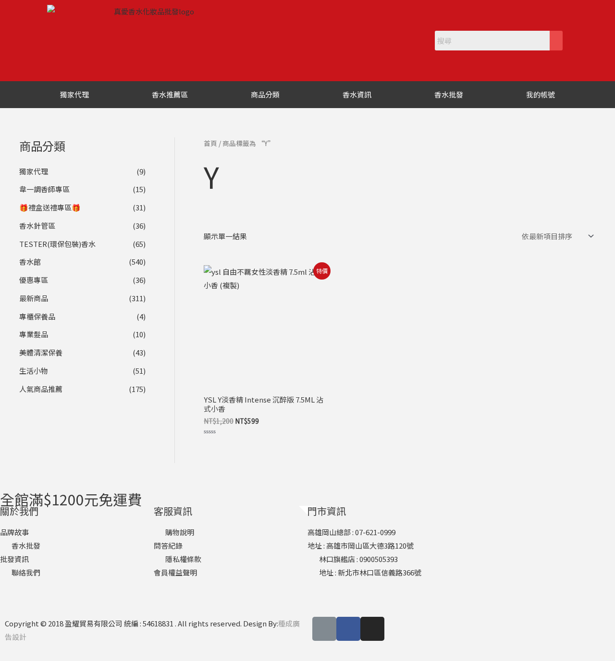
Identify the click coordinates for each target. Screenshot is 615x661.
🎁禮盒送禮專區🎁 (50, 207)
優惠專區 (33, 280)
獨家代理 (74, 94)
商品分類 (265, 94)
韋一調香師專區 (44, 189)
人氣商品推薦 (40, 389)
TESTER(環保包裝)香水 (57, 244)
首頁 (210, 143)
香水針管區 (37, 225)
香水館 (30, 262)
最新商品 (33, 298)
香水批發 (448, 94)
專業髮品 (33, 334)
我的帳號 (540, 94)
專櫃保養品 (37, 316)
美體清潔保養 (40, 352)
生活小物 (33, 371)
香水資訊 (357, 94)
